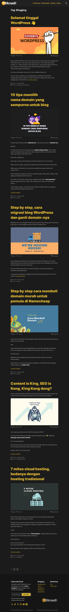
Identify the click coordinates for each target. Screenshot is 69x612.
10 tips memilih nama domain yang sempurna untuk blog (30, 100)
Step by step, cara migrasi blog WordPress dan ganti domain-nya (32, 212)
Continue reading (32, 79)
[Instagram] (21, 604)
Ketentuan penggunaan (52, 610)
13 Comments (55, 427)
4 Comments (55, 55)
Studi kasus (41, 588)
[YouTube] (24, 604)
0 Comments (55, 137)
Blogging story (20, 85)
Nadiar (13, 55)
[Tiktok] (15, 604)
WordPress (27, 85)
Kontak (59, 3)
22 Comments (55, 511)
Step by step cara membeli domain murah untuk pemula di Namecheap (34, 296)
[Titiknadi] (9, 3)
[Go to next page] (20, 569)
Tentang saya (37, 3)
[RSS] (26, 604)
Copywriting (20, 459)
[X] (12, 604)
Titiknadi (20, 610)
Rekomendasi (46, 3)
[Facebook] (18, 604)
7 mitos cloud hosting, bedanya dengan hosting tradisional (30, 474)
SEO (24, 459)
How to (18, 197)
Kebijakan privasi (41, 610)
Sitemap (53, 3)
